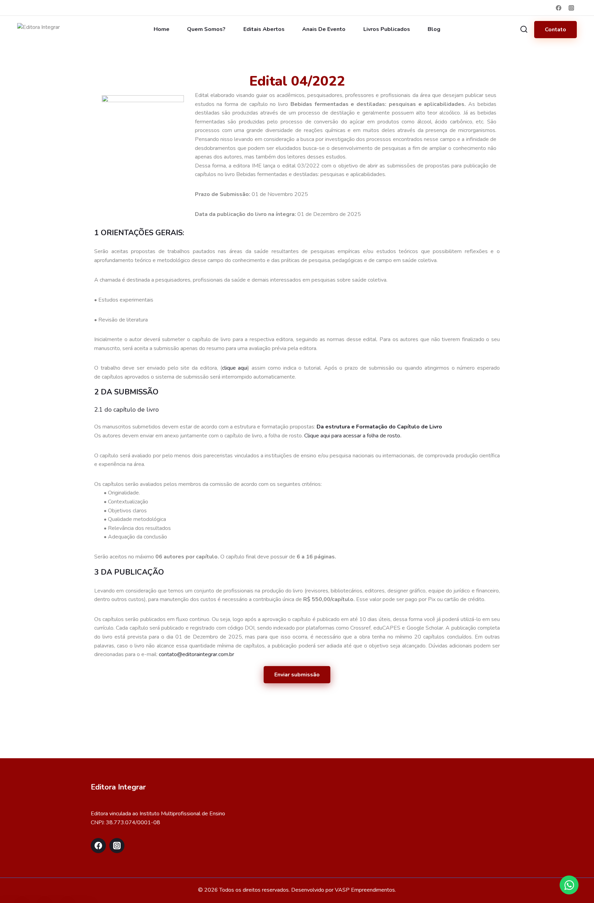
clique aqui (235, 368)
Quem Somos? (206, 29)
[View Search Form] (524, 29)
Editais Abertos (264, 29)
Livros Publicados (386, 29)
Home (161, 29)
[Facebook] (558, 7)
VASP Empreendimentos (365, 890)
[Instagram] (571, 7)
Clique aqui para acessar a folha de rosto (352, 435)
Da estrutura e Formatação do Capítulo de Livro (379, 427)
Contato (555, 29)
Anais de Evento (323, 29)
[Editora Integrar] (47, 29)
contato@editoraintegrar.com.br (196, 654)
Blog (434, 29)
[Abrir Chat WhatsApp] (569, 884)
